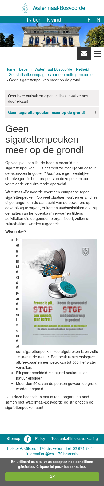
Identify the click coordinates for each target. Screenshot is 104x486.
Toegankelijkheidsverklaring (74, 438)
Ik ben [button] (34, 19)
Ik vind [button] (53, 19)
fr (89, 19)
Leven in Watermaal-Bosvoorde (45, 69)
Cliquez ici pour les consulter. (61, 466)
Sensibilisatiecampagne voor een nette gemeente (51, 74)
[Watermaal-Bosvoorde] (25, 8)
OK (52, 476)
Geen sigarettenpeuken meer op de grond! (46, 112)
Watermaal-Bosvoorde (58, 7)
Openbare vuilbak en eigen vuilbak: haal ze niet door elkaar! (48, 98)
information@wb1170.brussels (52, 453)
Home (10, 69)
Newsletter (83, 54)
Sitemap (13, 438)
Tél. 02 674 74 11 (80, 448)
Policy (40, 438)
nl (99, 19)
